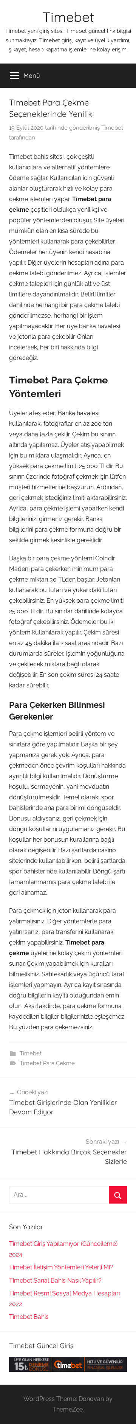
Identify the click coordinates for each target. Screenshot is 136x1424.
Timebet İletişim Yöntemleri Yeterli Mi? (61, 1267)
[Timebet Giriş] (68, 1369)
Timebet (68, 16)
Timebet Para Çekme (47, 1063)
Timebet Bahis (29, 1316)
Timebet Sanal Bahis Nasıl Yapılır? (55, 1280)
